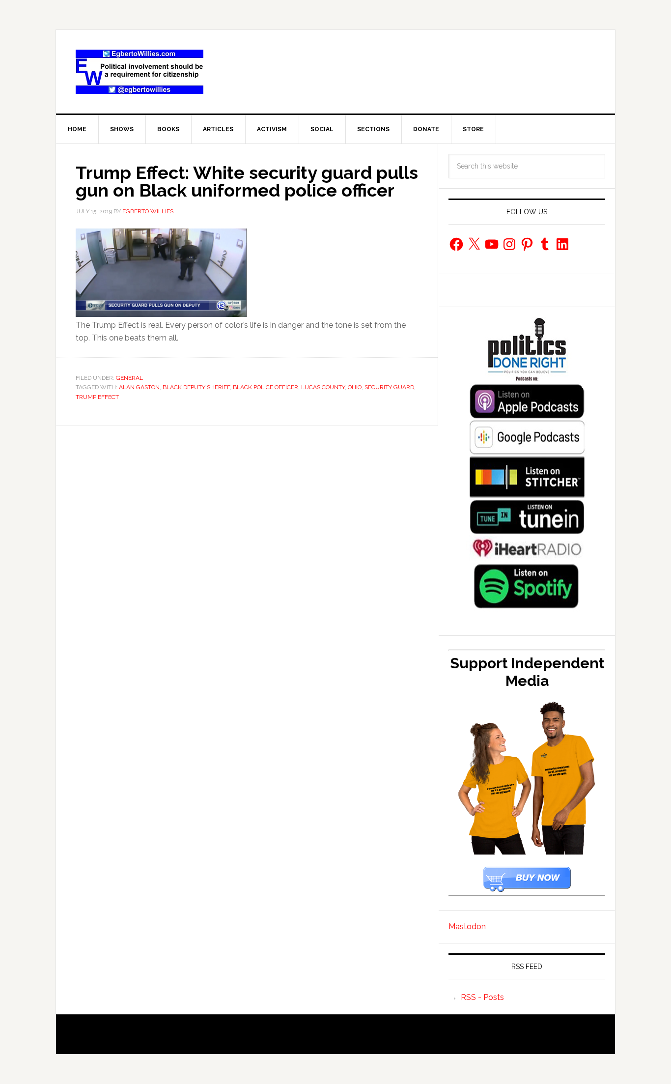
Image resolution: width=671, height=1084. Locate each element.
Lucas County (323, 387)
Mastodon (467, 926)
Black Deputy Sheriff (196, 387)
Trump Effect (97, 397)
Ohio (355, 387)
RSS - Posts (482, 997)
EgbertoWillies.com (139, 72)
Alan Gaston (139, 387)
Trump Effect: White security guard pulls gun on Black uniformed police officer (247, 181)
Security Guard (389, 387)
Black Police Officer (265, 387)
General (129, 377)
